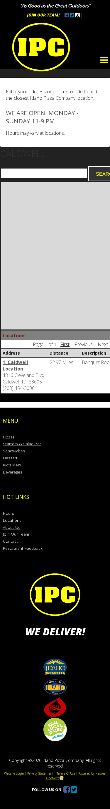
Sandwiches (14, 450)
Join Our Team (16, 534)
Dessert (10, 458)
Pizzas (9, 437)
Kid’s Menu (13, 465)
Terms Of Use (66, 773)
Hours (8, 513)
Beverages (12, 472)
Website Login (14, 773)
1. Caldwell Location (15, 365)
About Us (11, 527)
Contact (10, 541)
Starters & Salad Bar (22, 443)
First (65, 344)
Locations (12, 520)
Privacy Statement (40, 773)
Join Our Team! (43, 15)
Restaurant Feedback (23, 548)
